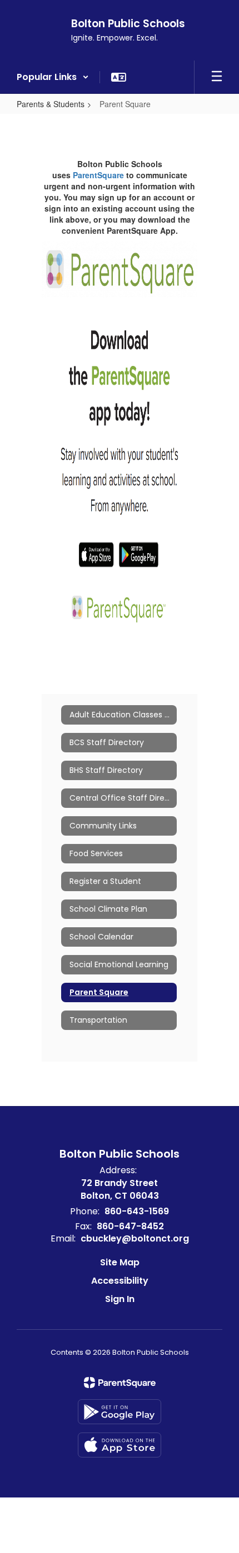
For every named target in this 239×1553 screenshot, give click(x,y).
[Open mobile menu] (217, 77)
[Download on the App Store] (119, 1445)
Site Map (120, 1262)
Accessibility (119, 1280)
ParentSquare (98, 174)
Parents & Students (50, 103)
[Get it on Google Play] (119, 1411)
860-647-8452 (130, 1226)
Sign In (120, 1299)
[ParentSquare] (119, 1382)
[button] (53, 77)
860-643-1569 (136, 1211)
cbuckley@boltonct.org (135, 1238)
